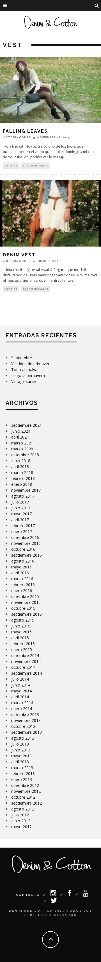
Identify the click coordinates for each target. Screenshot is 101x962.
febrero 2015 (23, 643)
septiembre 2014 (26, 673)
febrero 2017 (23, 525)
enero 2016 (21, 590)
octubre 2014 (23, 667)
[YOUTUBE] (86, 894)
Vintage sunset (24, 381)
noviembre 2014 (26, 661)
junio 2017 (20, 508)
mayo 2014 (21, 691)
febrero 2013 (23, 773)
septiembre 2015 (26, 614)
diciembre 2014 (25, 655)
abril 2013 (20, 761)
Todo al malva (24, 369)
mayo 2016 (21, 567)
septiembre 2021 (26, 425)
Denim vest (19, 255)
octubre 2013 (23, 726)
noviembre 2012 (26, 791)
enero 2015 (21, 649)
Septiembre (21, 357)
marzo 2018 (22, 472)
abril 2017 (20, 519)
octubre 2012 (23, 797)
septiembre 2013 (26, 732)
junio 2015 (20, 626)
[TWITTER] (54, 902)
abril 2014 (20, 696)
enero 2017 (21, 531)
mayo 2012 (21, 826)
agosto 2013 (22, 738)
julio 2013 (20, 744)
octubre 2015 (23, 608)
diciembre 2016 (25, 537)
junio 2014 (20, 685)
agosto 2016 (22, 561)
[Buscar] (97, 5)
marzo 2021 (22, 443)
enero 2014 (21, 708)
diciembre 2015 (25, 596)
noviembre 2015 (26, 602)
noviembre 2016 (26, 543)
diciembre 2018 (25, 454)
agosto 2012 (22, 809)
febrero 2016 (23, 584)
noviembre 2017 (26, 490)
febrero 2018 (23, 478)
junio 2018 (20, 460)
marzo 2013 (22, 767)
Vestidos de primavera (31, 363)
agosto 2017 (22, 496)
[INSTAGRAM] (53, 894)
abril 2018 (20, 466)
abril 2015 (20, 637)
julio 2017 (20, 502)
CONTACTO (28, 894)
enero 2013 (21, 779)
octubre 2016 (23, 549)
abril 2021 (20, 437)
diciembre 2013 (25, 714)
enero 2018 (21, 484)
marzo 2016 (22, 578)
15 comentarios (35, 289)
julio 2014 (20, 679)
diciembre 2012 (25, 785)
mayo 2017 (21, 513)
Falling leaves (25, 131)
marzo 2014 (22, 702)
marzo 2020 (22, 448)
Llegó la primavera (28, 375)
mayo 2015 (21, 631)
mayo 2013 (21, 755)
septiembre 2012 (26, 803)
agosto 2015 (22, 620)
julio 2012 (20, 815)
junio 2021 (20, 431)
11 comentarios (35, 165)
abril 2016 (20, 572)
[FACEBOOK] (70, 894)
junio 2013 (20, 750)
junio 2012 (20, 820)
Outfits (11, 165)
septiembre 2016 (26, 555)
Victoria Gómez (17, 137)
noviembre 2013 (26, 720)
